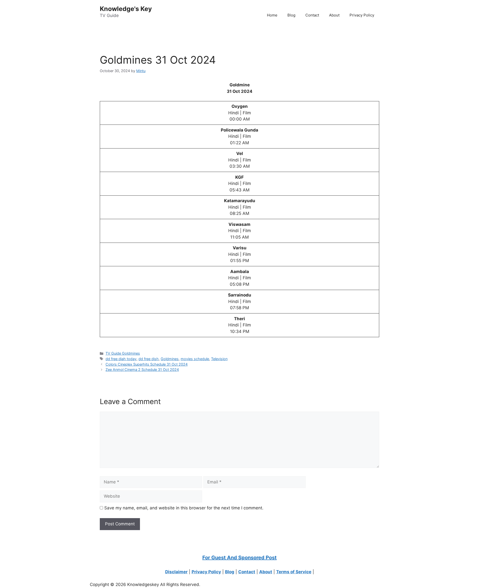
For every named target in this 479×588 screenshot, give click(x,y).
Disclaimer (176, 571)
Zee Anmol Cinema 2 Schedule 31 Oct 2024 (142, 369)
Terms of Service (293, 571)
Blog (291, 15)
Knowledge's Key (126, 8)
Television (219, 359)
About (334, 15)
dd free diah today (121, 359)
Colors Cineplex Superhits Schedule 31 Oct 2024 (147, 364)
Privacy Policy (362, 15)
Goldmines (170, 359)
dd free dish (148, 359)
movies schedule (195, 359)
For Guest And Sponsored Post (239, 558)
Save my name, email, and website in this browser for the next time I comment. (183, 507)
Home (272, 15)
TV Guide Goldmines (123, 353)
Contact (312, 15)
